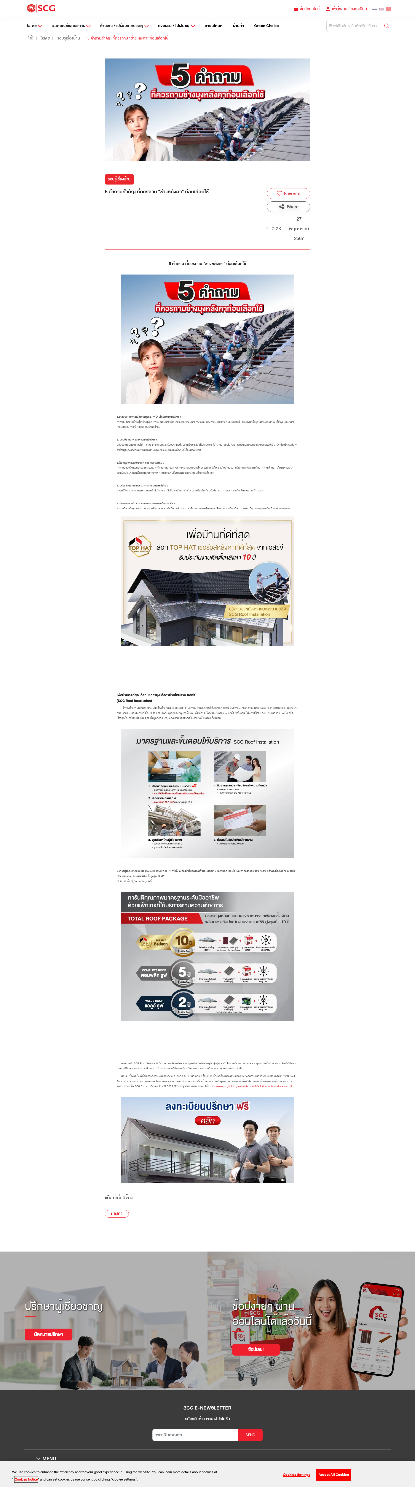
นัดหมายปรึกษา (48, 1334)
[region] (207, 1474)
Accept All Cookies (334, 1475)
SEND (250, 1435)
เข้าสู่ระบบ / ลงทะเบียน (349, 9)
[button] (31, 38)
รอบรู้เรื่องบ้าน (119, 179)
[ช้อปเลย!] (256, 1344)
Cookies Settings (296, 1475)
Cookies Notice (26, 1479)
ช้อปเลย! (256, 1349)
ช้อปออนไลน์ (310, 9)
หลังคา (117, 1214)
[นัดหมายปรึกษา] (48, 1329)
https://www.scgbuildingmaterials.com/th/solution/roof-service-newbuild (251, 1086)
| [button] (36, 38)
